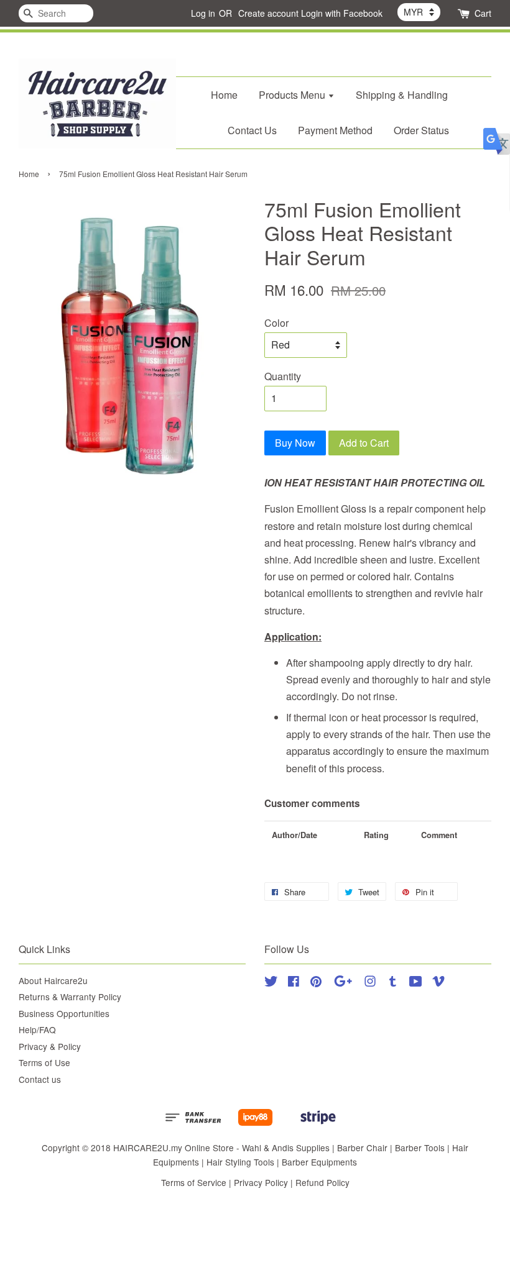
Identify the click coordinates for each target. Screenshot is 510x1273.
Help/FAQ (37, 1029)
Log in (203, 13)
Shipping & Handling (402, 95)
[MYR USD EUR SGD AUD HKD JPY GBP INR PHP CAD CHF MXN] (418, 12)
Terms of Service (193, 1182)
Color (276, 323)
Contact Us (252, 130)
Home (224, 95)
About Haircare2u (53, 980)
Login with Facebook (341, 13)
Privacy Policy (261, 1182)
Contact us (40, 1079)
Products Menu (293, 95)
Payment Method (335, 130)
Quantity (282, 376)
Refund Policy (322, 1182)
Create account (268, 13)
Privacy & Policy (50, 1046)
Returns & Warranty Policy (70, 996)
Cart (483, 13)
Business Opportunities (64, 1013)
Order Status (421, 130)
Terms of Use (44, 1062)
